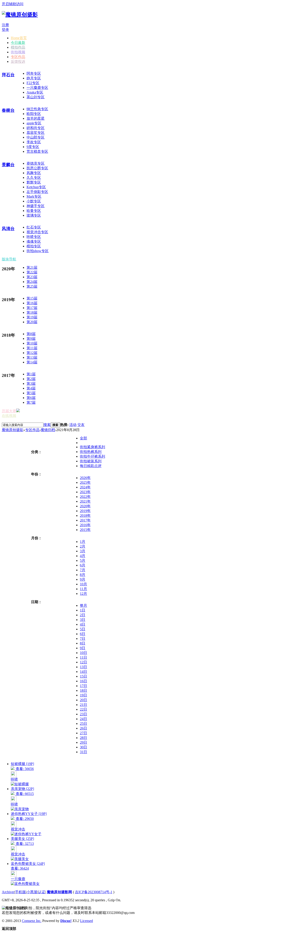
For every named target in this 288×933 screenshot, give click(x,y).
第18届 (32, 312)
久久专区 (34, 177)
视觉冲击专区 (37, 232)
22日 (83, 709)
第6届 (31, 398)
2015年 (85, 530)
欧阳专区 (34, 114)
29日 (83, 742)
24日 (83, 719)
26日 (83, 728)
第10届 (32, 343)
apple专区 (34, 123)
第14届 (32, 362)
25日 (83, 723)
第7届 (31, 402)
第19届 (32, 317)
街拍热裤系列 (90, 452)
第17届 (32, 308)
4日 (82, 624)
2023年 (85, 492)
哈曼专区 (34, 211)
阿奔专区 (34, 73)
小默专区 (34, 201)
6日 (82, 634)
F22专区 (33, 83)
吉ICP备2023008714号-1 (93, 892)
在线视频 (9, 416)
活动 (72, 425)
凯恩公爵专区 (37, 168)
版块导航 (9, 259)
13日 (83, 667)
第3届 (31, 383)
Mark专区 (34, 196)
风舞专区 (34, 173)
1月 (82, 542)
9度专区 (33, 147)
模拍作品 (18, 47)
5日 (82, 629)
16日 (83, 681)
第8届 (31, 334)
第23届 (32, 277)
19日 (83, 695)
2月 (82, 546)
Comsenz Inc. (31, 921)
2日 (82, 615)
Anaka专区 (35, 92)
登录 (5, 29)
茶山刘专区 (36, 97)
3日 (82, 620)
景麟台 (8, 164)
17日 (83, 686)
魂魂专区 (34, 241)
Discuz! (66, 921)
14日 (83, 671)
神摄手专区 (36, 206)
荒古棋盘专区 (37, 151)
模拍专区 (34, 246)
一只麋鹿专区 (37, 87)
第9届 (31, 338)
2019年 (85, 511)
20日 (83, 700)
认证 (41, 892)
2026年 (85, 478)
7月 (82, 570)
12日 (83, 662)
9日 (82, 648)
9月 (82, 579)
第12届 (32, 353)
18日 (83, 690)
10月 (83, 584)
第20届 (32, 322)
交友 (81, 425)
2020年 (85, 506)
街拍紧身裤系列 (92, 447)
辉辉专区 (34, 182)
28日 (83, 738)
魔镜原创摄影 (12, 430)
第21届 (32, 267)
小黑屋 (32, 892)
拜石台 (8, 74)
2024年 (85, 487)
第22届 (32, 272)
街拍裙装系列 (90, 461)
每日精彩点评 (90, 466)
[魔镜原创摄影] (20, 15)
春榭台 (8, 110)
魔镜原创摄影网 (59, 892)
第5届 (31, 393)
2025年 (85, 482)
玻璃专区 (34, 215)
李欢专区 (34, 142)
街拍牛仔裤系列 (92, 456)
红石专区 (34, 227)
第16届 (32, 303)
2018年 (85, 515)
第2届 (31, 379)
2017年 (85, 520)
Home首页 (19, 38)
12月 (83, 593)
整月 (83, 605)
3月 (82, 551)
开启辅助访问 (12, 4)
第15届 (32, 298)
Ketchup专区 (36, 187)
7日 (82, 638)
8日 (82, 643)
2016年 (85, 525)
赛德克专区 (36, 163)
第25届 (32, 286)
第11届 (32, 348)
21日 (83, 705)
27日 (83, 733)
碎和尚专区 (36, 128)
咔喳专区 (34, 237)
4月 (82, 556)
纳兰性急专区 (37, 109)
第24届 (32, 282)
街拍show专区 (38, 251)
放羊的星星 (36, 118)
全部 (83, 438)
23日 (83, 714)
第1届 (31, 374)
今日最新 (18, 43)
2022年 (85, 497)
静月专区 (34, 78)
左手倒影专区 (37, 192)
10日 (83, 653)
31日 (83, 752)
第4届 (31, 388)
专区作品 (18, 57)
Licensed (86, 921)
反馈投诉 (18, 61)
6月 (82, 565)
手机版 (20, 892)
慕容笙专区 (36, 132)
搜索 (47, 425)
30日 (83, 747)
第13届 (32, 357)
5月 (82, 560)
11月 (83, 589)
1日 (82, 610)
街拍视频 (18, 52)
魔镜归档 (48, 430)
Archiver (8, 892)
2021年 (85, 501)
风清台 (8, 228)
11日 (83, 657)
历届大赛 (9, 411)
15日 (83, 676)
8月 (82, 575)
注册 (5, 25)
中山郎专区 (36, 137)
